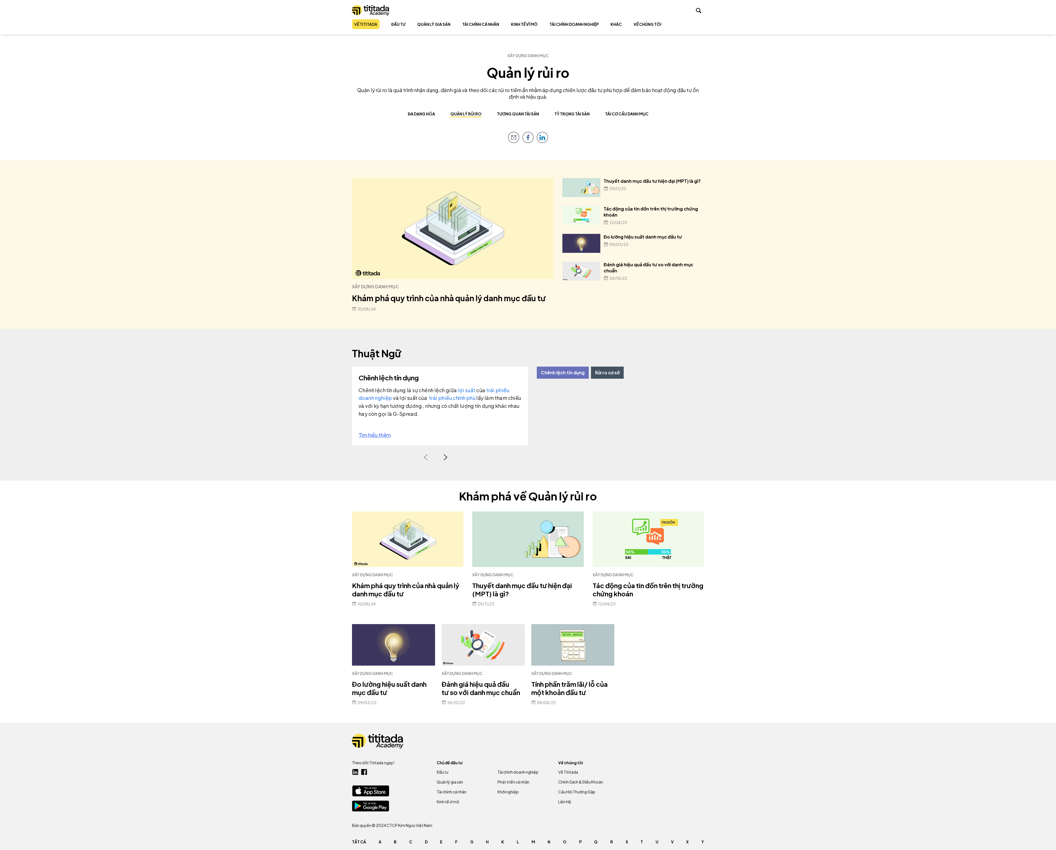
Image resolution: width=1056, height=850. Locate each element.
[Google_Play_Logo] (370, 806)
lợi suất (466, 390)
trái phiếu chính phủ (452, 398)
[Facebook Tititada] (364, 772)
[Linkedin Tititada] (355, 772)
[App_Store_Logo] (370, 790)
